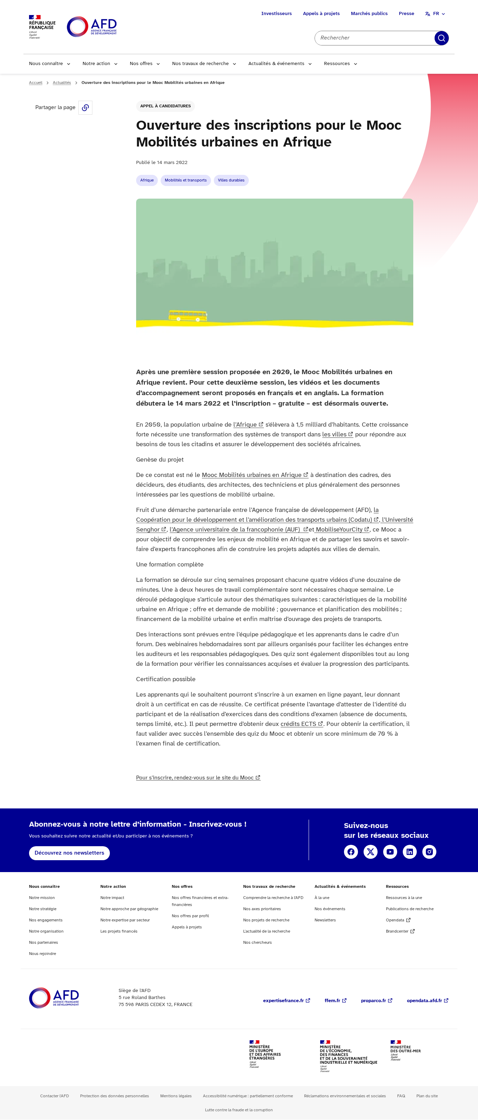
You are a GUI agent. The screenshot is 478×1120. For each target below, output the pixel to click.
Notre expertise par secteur (125, 920)
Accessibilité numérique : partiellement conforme (248, 1096)
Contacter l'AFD (54, 1096)
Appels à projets (321, 13)
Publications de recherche (410, 909)
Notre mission (42, 898)
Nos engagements (46, 920)
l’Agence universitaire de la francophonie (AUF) (236, 530)
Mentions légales (176, 1096)
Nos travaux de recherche (200, 63)
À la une (322, 898)
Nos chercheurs (257, 942)
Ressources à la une (404, 898)
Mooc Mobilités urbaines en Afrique (252, 475)
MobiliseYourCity (338, 530)
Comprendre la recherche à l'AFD (273, 898)
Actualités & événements (276, 63)
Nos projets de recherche (266, 920)
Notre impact (112, 898)
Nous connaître (46, 63)
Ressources (337, 63)
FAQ (401, 1096)
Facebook (351, 852)
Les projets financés (119, 931)
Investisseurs (276, 13)
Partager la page (85, 108)
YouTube (390, 852)
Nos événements (330, 909)
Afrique (147, 180)
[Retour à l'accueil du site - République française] (107, 27)
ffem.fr (332, 1001)
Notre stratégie (42, 909)
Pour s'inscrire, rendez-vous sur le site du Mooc (195, 778)
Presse (406, 13)
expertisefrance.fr (283, 1001)
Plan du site (427, 1096)
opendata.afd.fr (424, 1001)
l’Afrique (245, 425)
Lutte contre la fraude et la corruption (239, 1110)
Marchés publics (369, 13)
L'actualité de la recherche (266, 931)
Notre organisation (46, 931)
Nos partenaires (43, 942)
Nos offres (141, 63)
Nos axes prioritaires (262, 909)
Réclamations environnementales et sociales (345, 1096)
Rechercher (442, 38)
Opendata (395, 920)
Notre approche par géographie (129, 909)
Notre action (96, 63)
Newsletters (325, 920)
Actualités (62, 82)
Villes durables (231, 180)
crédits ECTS (298, 724)
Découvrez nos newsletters (69, 853)
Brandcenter (397, 931)
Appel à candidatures (165, 106)
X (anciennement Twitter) (371, 852)
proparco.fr (373, 1001)
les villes (334, 434)
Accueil (35, 82)
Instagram (429, 852)
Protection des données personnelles (114, 1096)
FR (436, 13)
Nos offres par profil (190, 916)
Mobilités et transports (186, 180)
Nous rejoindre (42, 953)
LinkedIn (410, 852)
